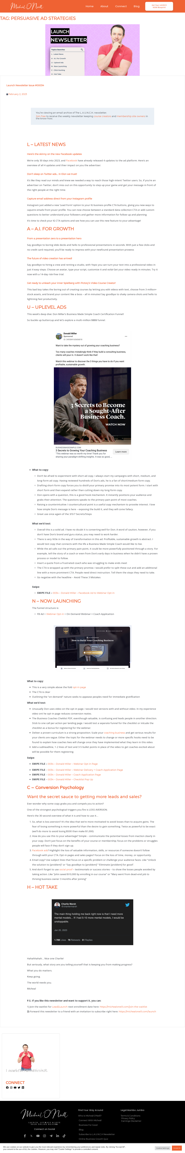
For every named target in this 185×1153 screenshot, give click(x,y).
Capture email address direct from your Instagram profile (59, 198)
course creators (102, 116)
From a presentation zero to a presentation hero (54, 238)
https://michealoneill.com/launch (137, 1011)
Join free (41, 116)
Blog (137, 6)
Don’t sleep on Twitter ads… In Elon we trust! (52, 174)
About (104, 6)
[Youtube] (38, 1136)
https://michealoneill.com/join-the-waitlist (123, 1006)
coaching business (114, 732)
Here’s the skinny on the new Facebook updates (54, 154)
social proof (65, 869)
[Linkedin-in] (57, 1136)
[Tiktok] (64, 1136)
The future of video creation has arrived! (50, 258)
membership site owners (131, 116)
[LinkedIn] (22, 1088)
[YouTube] (15, 1088)
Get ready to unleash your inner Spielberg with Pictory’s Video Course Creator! (71, 283)
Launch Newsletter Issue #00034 (25, 85)
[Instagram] (11, 1088)
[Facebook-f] (25, 1136)
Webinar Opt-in (55, 614)
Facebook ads (40, 850)
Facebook (71, 160)
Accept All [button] (176, 1148)
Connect (121, 6)
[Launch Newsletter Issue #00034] (92, 50)
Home (90, 6)
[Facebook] (7, 1088)
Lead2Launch (60, 1006)
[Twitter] (19, 1088)
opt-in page (79, 687)
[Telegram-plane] (51, 1136)
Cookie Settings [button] (162, 1148)
